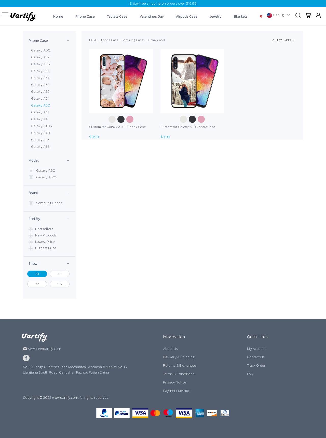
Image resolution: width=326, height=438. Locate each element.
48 (60, 273)
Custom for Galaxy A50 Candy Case (187, 126)
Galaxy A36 (40, 146)
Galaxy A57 (40, 57)
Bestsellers (44, 229)
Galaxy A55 (40, 71)
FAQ (250, 374)
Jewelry (216, 16)
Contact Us (256, 357)
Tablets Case (117, 16)
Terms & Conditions (178, 374)
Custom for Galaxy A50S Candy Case (117, 126)
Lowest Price (45, 241)
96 (59, 284)
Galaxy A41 (39, 119)
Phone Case (85, 16)
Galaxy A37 (40, 139)
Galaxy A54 (40, 78)
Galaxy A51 (40, 98)
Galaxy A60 (40, 50)
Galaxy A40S (41, 126)
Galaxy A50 (40, 105)
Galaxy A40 (40, 133)
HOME (93, 40)
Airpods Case (186, 16)
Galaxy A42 (40, 112)
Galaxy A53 (40, 84)
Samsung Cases (49, 203)
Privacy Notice (174, 382)
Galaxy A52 (40, 91)
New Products (46, 235)
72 (37, 284)
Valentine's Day (152, 16)
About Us (170, 348)
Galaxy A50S (46, 177)
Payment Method (176, 390)
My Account (256, 348)
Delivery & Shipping (179, 357)
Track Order (256, 365)
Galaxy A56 (40, 64)
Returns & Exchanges (180, 365)
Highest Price (45, 248)
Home (58, 16)
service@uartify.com (44, 348)
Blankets (241, 16)
